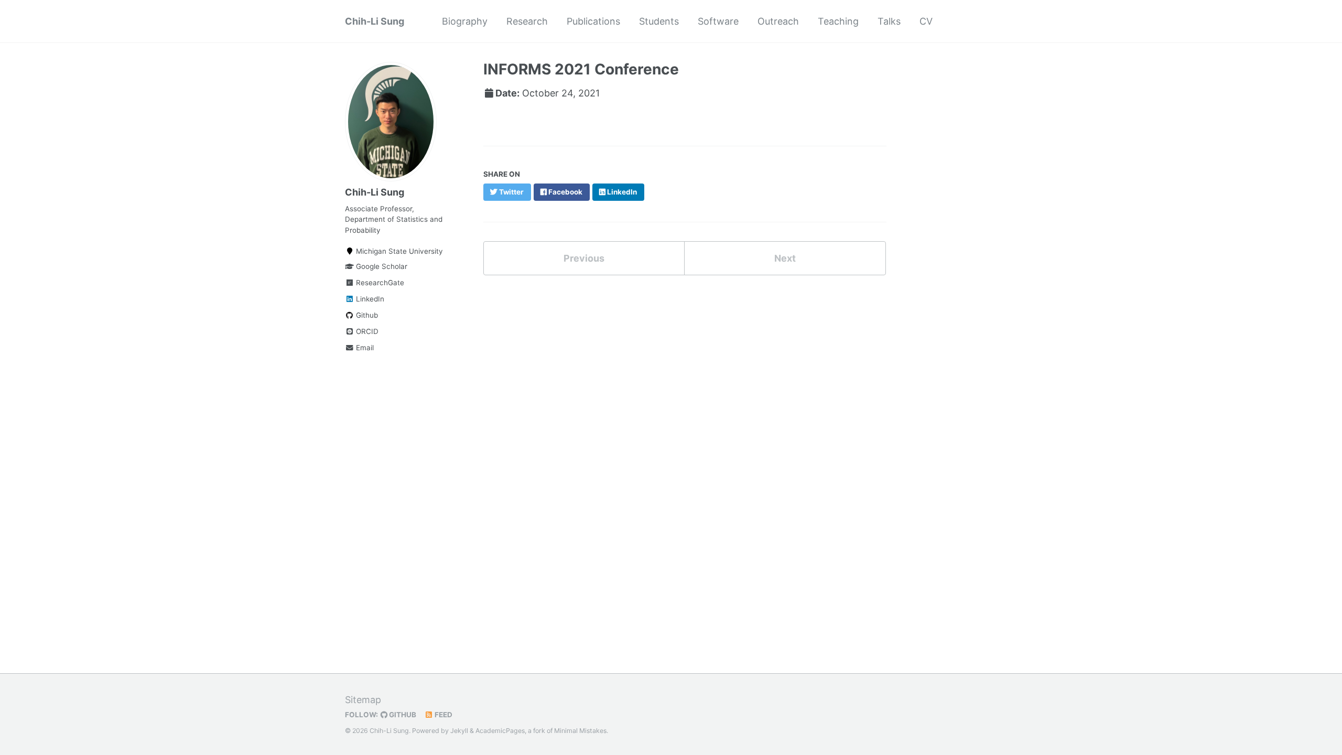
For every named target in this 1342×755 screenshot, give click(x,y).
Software (718, 21)
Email (364, 347)
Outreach (778, 21)
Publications (593, 21)
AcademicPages (500, 731)
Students (659, 21)
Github (366, 315)
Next (785, 258)
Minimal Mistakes (580, 731)
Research (527, 21)
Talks (889, 21)
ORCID (366, 331)
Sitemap (363, 699)
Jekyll (459, 731)
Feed (442, 714)
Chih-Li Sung (374, 21)
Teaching (838, 21)
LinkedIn (369, 299)
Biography (465, 21)
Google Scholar (380, 266)
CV (926, 21)
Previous (584, 258)
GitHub (401, 714)
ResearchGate (379, 282)
